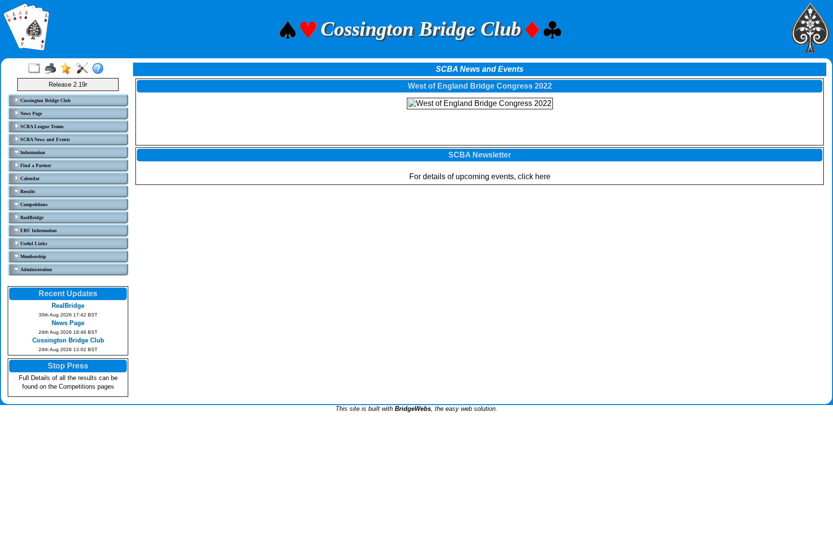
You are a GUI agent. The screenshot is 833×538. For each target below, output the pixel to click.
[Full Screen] (36, 69)
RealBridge (31, 217)
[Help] (100, 69)
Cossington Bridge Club (45, 100)
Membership (32, 256)
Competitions (33, 204)
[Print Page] (52, 69)
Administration (35, 269)
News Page (30, 113)
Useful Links (33, 243)
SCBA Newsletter (479, 155)
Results (27, 191)
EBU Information (38, 230)
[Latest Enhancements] (68, 69)
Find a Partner (35, 165)
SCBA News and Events (44, 139)
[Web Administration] (84, 69)
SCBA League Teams (41, 126)
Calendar (29, 178)
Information (32, 152)
